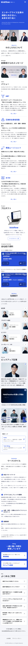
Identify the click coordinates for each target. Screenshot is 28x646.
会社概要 (9, 638)
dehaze (25, 2)
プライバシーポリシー (16, 638)
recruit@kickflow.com (7, 631)
